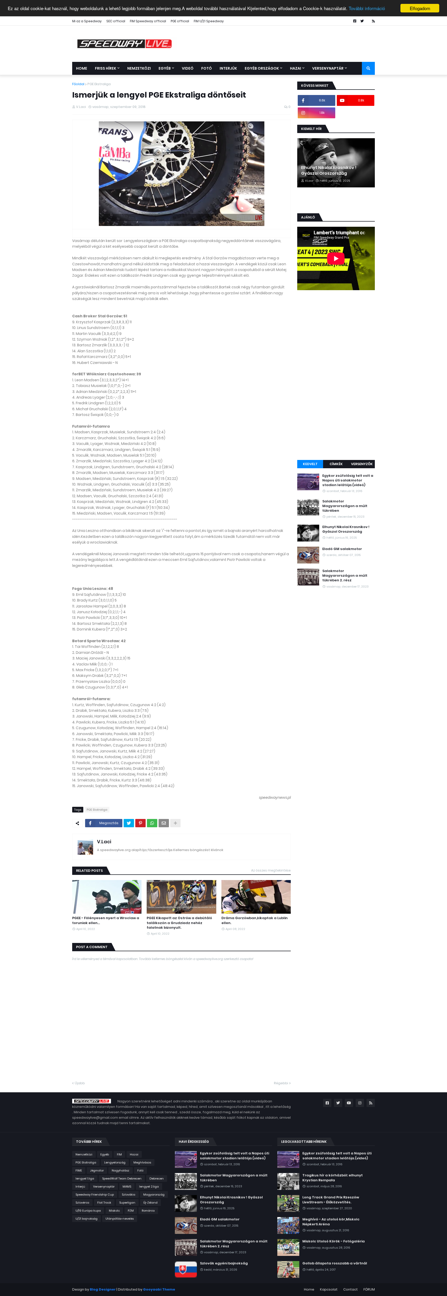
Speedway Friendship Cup (95, 1194)
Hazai (134, 1154)
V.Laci (104, 841)
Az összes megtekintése (271, 870)
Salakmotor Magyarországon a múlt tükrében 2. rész (344, 576)
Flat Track (104, 1202)
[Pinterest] (140, 823)
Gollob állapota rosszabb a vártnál (334, 1263)
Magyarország (154, 1194)
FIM (119, 1154)
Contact (350, 1289)
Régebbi (281, 1083)
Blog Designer (103, 1289)
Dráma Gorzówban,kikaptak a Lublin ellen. (254, 920)
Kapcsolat (329, 1289)
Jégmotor (97, 1170)
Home (309, 1289)
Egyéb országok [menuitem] (262, 68)
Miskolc (114, 1211)
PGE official (180, 21)
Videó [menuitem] (187, 68)
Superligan (127, 1202)
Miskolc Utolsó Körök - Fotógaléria (333, 1241)
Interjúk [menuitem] (228, 68)
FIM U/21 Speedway (209, 21)
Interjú (80, 1186)
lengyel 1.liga (85, 1178)
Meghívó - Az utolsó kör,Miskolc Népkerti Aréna (331, 1221)
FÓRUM (369, 1289)
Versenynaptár (104, 1186)
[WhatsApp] (152, 823)
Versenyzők (362, 464)
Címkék (336, 464)
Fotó (140, 1170)
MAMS (127, 1186)
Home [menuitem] (81, 68)
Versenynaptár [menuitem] (328, 68)
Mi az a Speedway (87, 21)
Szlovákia (128, 1194)
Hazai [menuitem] (295, 68)
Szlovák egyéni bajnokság (224, 1263)
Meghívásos (142, 1162)
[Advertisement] (336, 375)
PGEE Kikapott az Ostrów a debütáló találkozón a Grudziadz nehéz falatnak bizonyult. (179, 923)
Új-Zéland (150, 1202)
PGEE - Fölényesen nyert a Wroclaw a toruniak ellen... (105, 920)
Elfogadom (420, 8)
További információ (367, 8)
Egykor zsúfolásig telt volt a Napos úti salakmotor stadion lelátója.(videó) (347, 480)
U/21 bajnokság (87, 1219)
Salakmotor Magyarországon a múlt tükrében (344, 506)
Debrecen (157, 1178)
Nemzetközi (84, 1154)
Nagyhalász (120, 1170)
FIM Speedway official (148, 21)
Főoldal (78, 84)
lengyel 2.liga (149, 1186)
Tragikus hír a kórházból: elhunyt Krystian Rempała (332, 1177)
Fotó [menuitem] (206, 68)
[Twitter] (129, 823)
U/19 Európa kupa (88, 1211)
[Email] (164, 823)
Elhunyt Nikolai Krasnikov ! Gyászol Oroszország (328, 170)
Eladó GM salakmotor (342, 549)
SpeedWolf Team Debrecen (121, 1178)
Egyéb (104, 1154)
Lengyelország (114, 1162)
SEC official (115, 21)
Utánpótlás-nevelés (120, 1219)
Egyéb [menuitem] (165, 68)
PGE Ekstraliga (99, 84)
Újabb (80, 1083)
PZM (131, 1211)
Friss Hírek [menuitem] (105, 68)
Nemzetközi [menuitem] (139, 68)
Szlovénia (82, 1202)
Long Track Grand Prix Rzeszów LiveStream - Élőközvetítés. (330, 1199)
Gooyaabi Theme (159, 1289)
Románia (148, 1211)
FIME (79, 1170)
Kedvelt (310, 464)
